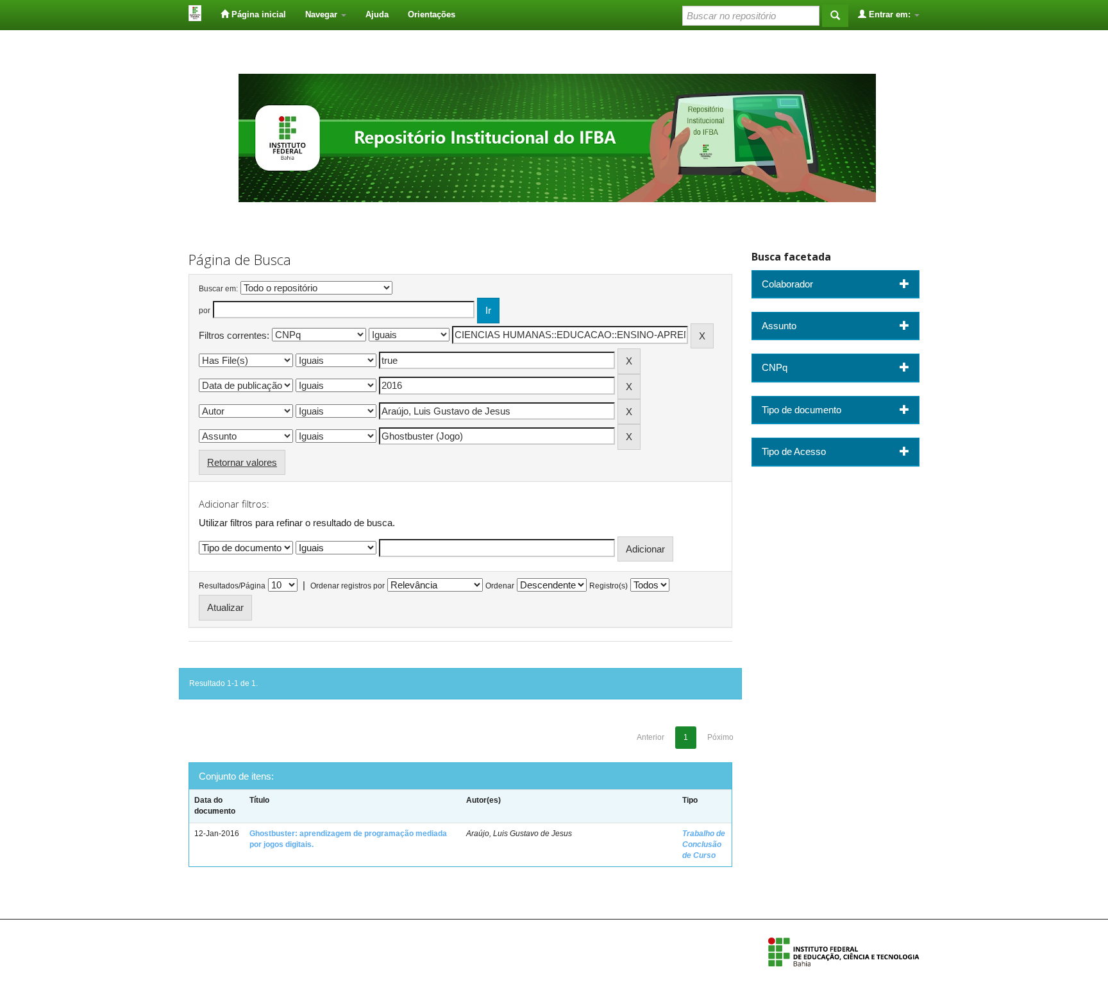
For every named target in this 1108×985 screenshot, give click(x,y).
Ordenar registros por (347, 585)
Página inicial (257, 14)
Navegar (322, 14)
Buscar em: (218, 288)
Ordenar (499, 585)
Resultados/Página (232, 585)
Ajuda (377, 14)
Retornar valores (242, 462)
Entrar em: (889, 14)
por (204, 310)
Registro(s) (608, 585)
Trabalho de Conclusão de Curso (703, 844)
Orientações (431, 14)
